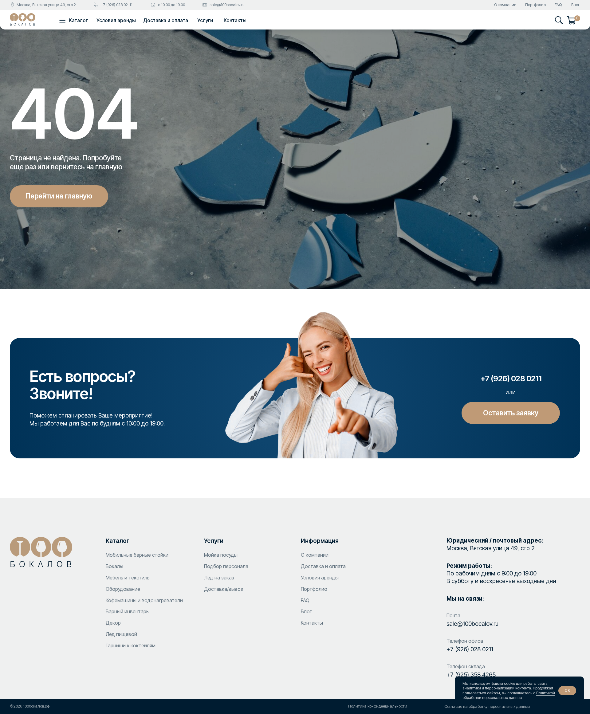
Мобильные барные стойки (137, 555)
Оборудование (123, 589)
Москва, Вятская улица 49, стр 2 (46, 4)
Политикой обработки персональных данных (508, 695)
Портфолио (535, 4)
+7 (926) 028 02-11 (116, 4)
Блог (575, 4)
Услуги (205, 20)
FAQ (558, 4)
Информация (320, 540)
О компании (505, 4)
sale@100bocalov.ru (227, 4)
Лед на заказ (219, 578)
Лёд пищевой (121, 634)
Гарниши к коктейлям (130, 645)
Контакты (235, 20)
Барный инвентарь (127, 611)
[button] (62, 20)
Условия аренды (116, 20)
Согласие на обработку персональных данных (487, 706)
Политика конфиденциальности (377, 706)
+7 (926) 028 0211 (469, 649)
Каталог (117, 540)
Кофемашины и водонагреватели (144, 600)
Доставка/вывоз (223, 589)
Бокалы (114, 566)
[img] (22, 19)
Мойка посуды (221, 555)
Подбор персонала (226, 566)
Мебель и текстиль (128, 578)
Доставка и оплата (165, 20)
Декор (113, 623)
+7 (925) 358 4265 (471, 674)
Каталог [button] (78, 20)
